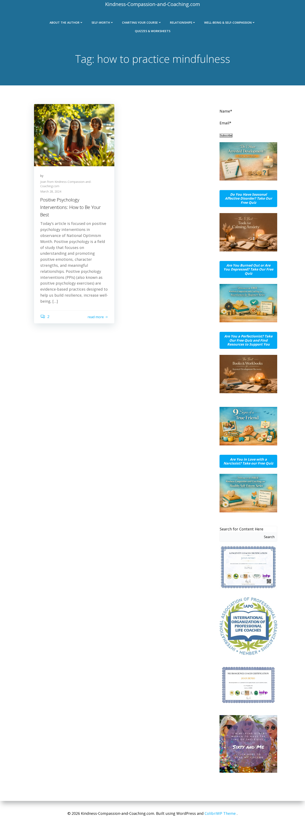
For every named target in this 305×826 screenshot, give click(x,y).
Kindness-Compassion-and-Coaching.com (152, 4)
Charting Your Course (140, 22)
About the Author (64, 22)
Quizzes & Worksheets (152, 31)
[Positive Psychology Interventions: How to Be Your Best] (74, 134)
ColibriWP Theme (220, 813)
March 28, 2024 (50, 191)
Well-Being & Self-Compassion (228, 22)
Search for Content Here (241, 528)
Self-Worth (101, 22)
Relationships (181, 22)
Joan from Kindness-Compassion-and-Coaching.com (66, 184)
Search (269, 537)
